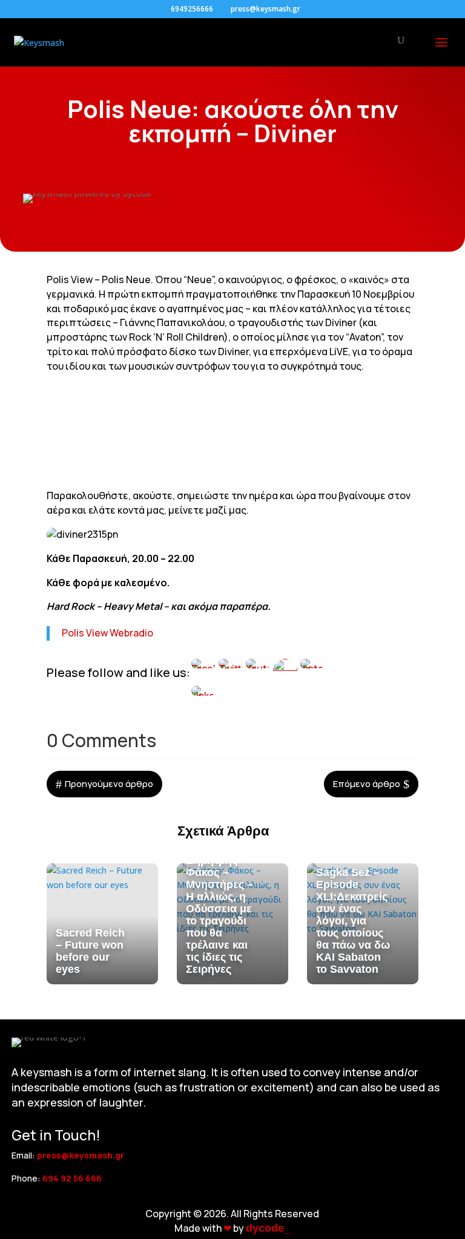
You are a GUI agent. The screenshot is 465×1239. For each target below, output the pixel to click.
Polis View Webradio (107, 632)
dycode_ (268, 1228)
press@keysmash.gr (80, 1155)
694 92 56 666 (72, 1178)
